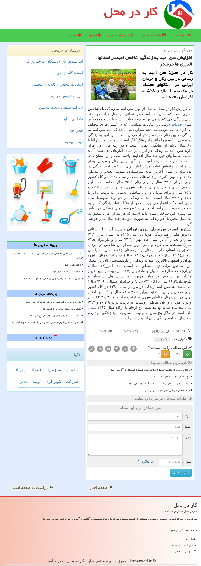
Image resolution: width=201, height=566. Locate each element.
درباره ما (191, 538)
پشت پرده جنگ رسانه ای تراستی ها (62, 308)
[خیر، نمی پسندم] (165, 354)
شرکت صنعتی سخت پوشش (61, 107)
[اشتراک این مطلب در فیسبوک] (133, 348)
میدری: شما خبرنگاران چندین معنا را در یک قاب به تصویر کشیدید (47, 322)
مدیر (24, 381)
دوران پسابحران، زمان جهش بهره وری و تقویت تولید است (51, 278)
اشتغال (93, 35)
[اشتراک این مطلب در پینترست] (116, 348)
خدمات (73, 35)
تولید (37, 381)
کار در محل (131, 11)
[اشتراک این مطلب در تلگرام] (91, 348)
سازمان (54, 370)
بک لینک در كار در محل (182, 545)
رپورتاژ (21, 370)
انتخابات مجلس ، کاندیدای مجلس (57, 84)
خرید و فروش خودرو (67, 96)
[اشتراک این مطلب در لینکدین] (108, 348)
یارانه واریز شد (73, 264)
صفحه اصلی (181, 35)
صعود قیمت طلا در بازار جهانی (66, 271)
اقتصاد (37, 370)
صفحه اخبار (99, 488)
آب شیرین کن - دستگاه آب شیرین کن (54, 61)
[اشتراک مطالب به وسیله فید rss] (100, 348)
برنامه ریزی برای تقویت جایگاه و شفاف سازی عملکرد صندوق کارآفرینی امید (151, 369)
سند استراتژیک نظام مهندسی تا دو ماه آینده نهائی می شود (160, 383)
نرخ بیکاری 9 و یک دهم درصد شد (172, 376)
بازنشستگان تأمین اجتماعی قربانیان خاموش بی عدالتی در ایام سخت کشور (46, 256)
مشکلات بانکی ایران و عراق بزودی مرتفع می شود (56, 315)
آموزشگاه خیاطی (70, 73)
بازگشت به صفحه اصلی (30, 488)
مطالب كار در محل (151, 35)
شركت (72, 381)
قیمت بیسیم (74, 142)
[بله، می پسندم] (187, 354)
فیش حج (76, 130)
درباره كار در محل (119, 35)
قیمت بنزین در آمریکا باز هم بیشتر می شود (167, 390)
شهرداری (53, 381)
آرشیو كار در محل (185, 551)
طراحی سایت (72, 119)
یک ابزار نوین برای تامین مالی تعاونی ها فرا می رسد (54, 302)
